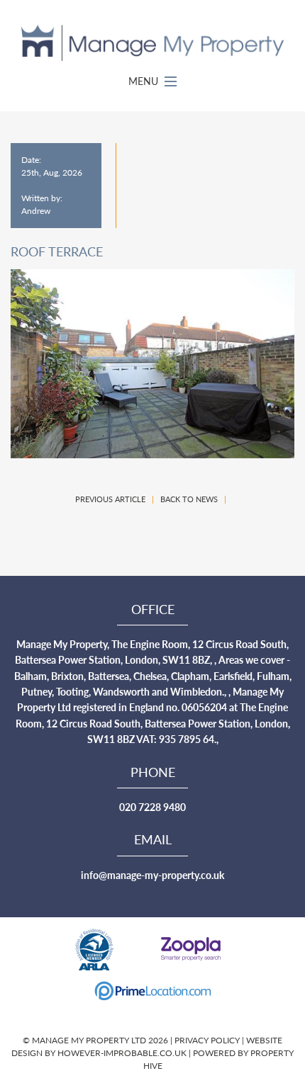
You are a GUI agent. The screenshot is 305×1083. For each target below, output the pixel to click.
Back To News (189, 499)
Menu (144, 81)
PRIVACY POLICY (208, 1040)
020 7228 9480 (152, 807)
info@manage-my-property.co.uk (152, 875)
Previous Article (110, 499)
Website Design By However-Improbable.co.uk (146, 1046)
